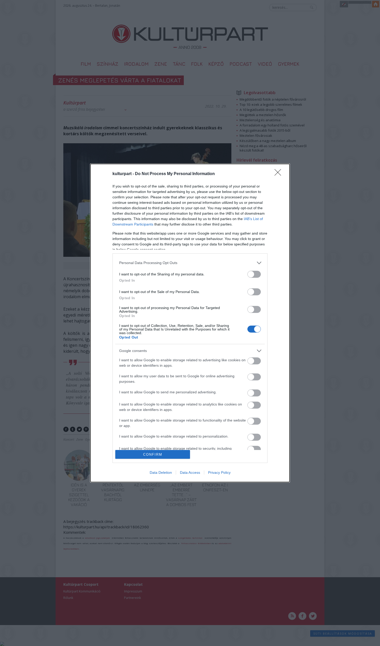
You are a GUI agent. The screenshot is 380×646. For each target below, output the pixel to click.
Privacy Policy (219, 472)
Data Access (190, 472)
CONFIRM (152, 454)
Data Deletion (161, 472)
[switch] (254, 274)
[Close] (279, 174)
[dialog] (190, 323)
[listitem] (190, 263)
